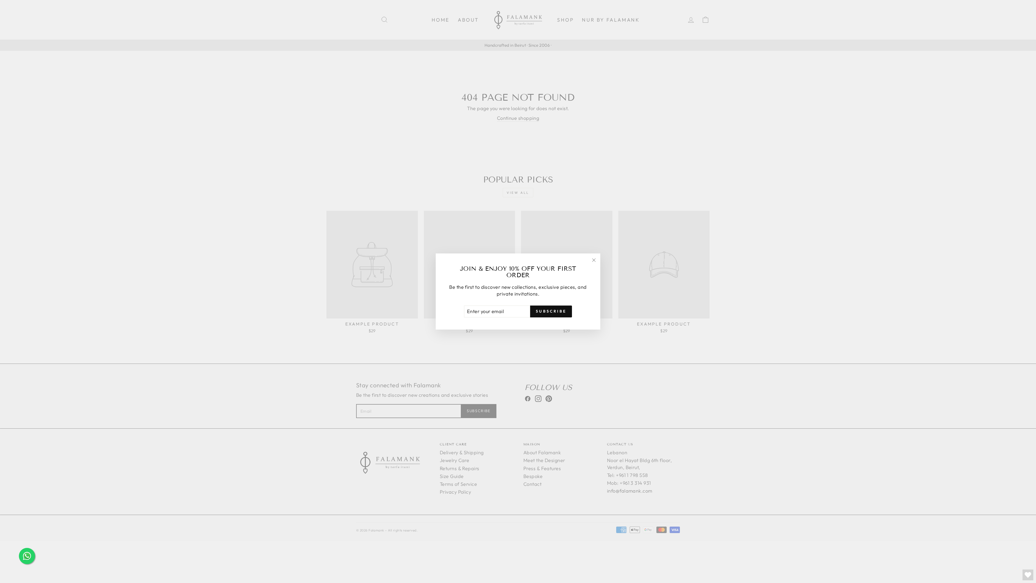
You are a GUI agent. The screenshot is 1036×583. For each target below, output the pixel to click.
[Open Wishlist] (1028, 575)
